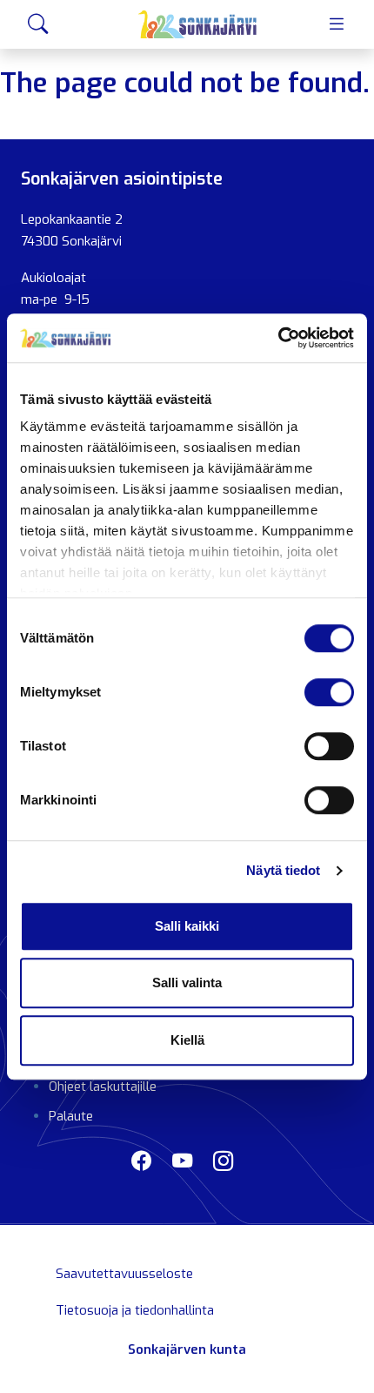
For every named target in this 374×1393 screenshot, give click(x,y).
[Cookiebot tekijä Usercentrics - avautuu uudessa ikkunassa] (278, 337)
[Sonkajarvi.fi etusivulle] (197, 24)
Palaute (71, 1116)
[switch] (329, 692)
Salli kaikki (187, 926)
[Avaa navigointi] (336, 24)
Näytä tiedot (283, 870)
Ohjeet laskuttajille (103, 1086)
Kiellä (187, 1040)
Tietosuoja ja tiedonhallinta (135, 1310)
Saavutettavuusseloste (124, 1273)
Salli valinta (187, 982)
